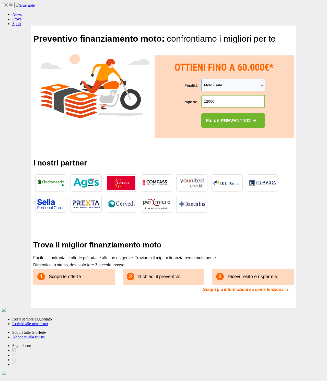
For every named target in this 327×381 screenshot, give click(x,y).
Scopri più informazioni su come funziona (243, 288)
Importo (190, 102)
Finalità (190, 85)
